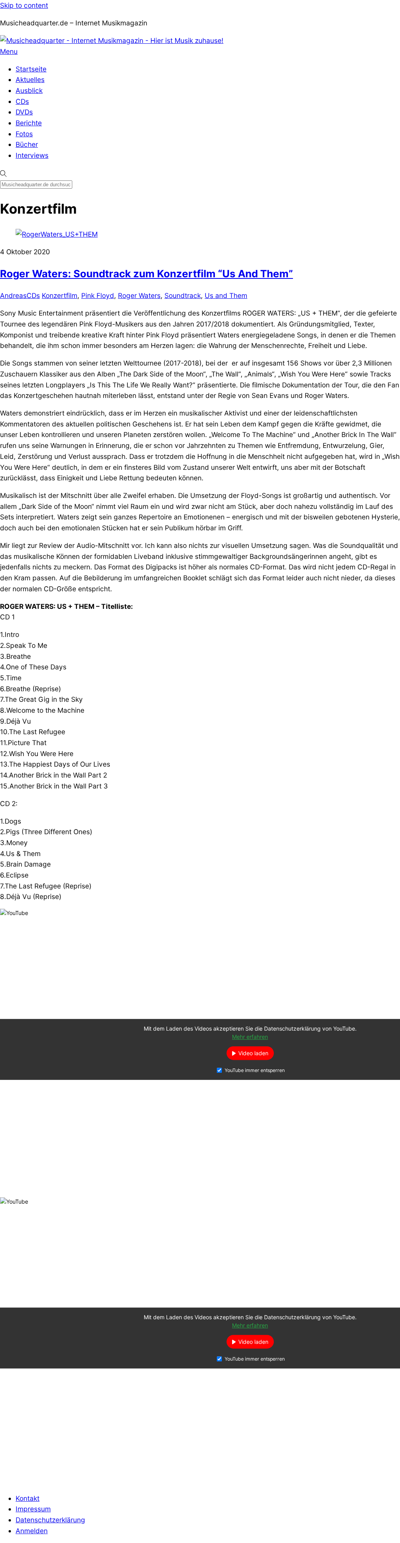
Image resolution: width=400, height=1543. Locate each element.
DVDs (24, 112)
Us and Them (226, 295)
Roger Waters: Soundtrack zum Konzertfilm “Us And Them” (146, 274)
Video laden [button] (253, 1053)
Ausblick (29, 90)
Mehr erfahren (250, 1037)
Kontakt (27, 1498)
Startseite (31, 69)
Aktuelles (30, 79)
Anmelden (32, 1531)
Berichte (29, 123)
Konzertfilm (59, 295)
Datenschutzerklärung (50, 1520)
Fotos (24, 134)
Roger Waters (139, 295)
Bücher (27, 144)
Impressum (33, 1509)
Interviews (32, 155)
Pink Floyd (97, 295)
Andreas (13, 295)
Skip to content (24, 5)
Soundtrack (182, 295)
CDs (22, 101)
